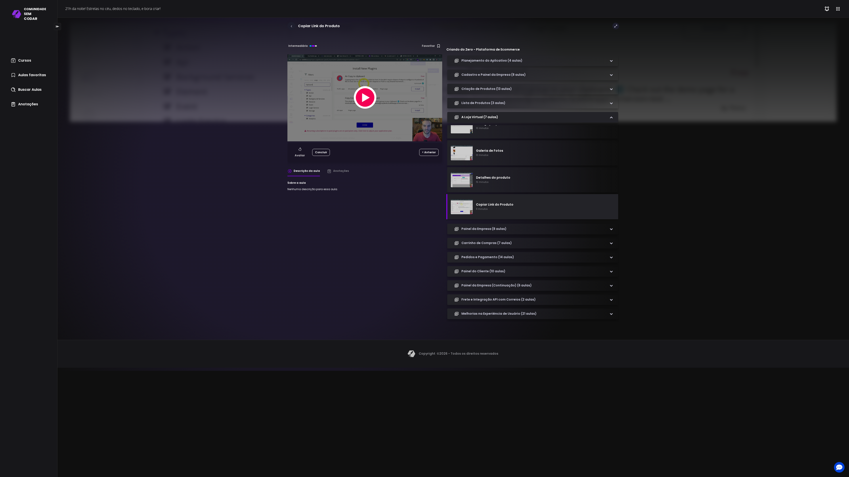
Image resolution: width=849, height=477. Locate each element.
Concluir (321, 152)
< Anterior (429, 152)
